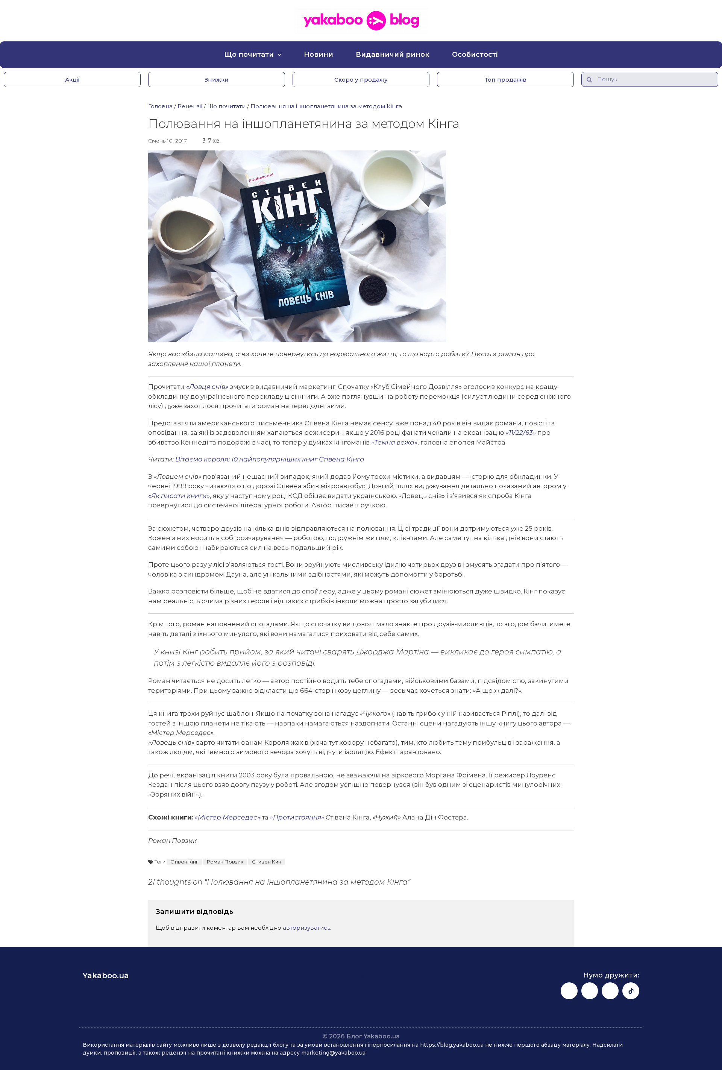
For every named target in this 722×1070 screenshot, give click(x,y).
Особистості (475, 54)
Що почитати (249, 54)
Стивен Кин (266, 862)
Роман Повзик (225, 862)
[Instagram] (589, 990)
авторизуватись (306, 927)
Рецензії (189, 106)
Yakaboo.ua (106, 975)
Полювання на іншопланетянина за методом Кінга (326, 106)
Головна (160, 106)
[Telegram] (610, 990)
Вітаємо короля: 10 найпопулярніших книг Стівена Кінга (269, 459)
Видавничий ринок (392, 54)
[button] (72, 79)
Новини (318, 54)
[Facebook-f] (569, 990)
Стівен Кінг (184, 862)
